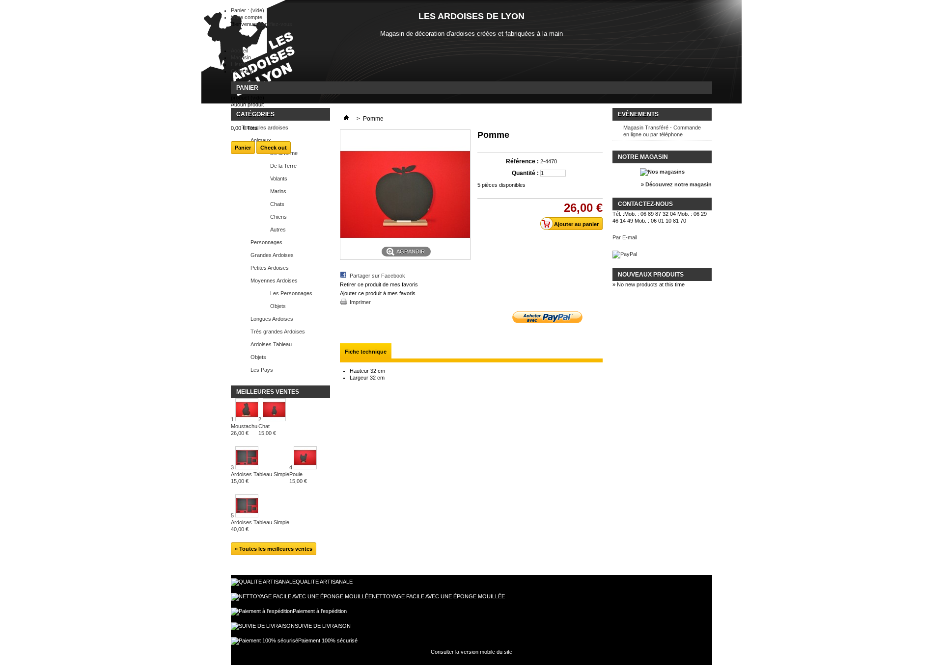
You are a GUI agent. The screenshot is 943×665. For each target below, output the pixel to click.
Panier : (247, 10)
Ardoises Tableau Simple (260, 477)
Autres (278, 229)
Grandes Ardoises (272, 255)
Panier (247, 87)
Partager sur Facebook (377, 276)
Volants (278, 178)
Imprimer (360, 302)
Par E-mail (624, 237)
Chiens (278, 217)
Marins (278, 191)
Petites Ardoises (269, 268)
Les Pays (261, 370)
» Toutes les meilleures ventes (273, 549)
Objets (278, 306)
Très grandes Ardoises (277, 331)
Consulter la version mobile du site (471, 652)
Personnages (266, 242)
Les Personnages (291, 293)
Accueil (239, 50)
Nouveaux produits (651, 274)
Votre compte (246, 17)
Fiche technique (366, 352)
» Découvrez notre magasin (676, 184)
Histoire (240, 64)
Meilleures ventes (267, 391)
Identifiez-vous (274, 24)
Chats (277, 204)
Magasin (241, 57)
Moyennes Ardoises (274, 280)
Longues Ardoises (271, 319)
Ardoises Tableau (271, 344)
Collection (242, 71)
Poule (298, 477)
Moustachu (244, 429)
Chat (267, 429)
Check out (273, 148)
